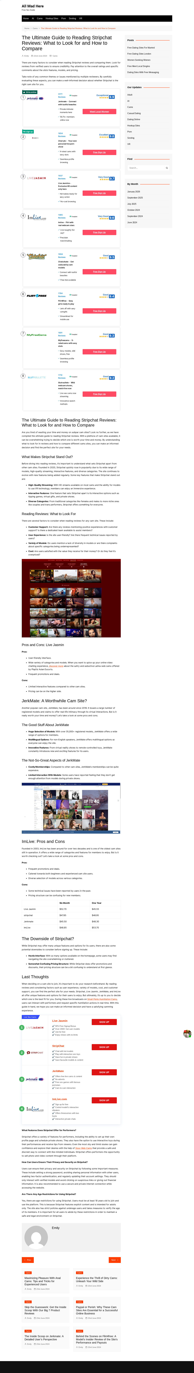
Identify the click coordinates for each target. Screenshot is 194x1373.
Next (113, 1260)
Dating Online (133, 119)
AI (33, 18)
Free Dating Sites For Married (141, 48)
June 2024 (132, 222)
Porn (63, 18)
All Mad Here (33, 6)
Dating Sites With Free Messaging (143, 72)
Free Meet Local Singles (138, 66)
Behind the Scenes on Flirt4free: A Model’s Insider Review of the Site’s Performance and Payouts (97, 1339)
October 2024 (133, 210)
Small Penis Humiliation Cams (102, 999)
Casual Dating (134, 113)
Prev (29, 1260)
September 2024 (135, 216)
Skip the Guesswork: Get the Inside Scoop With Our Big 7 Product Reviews (45, 1310)
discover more (56, 666)
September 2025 (135, 198)
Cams (39, 18)
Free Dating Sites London (139, 54)
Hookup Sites (52, 18)
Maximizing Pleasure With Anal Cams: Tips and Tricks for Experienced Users (43, 1281)
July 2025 (131, 204)
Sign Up (104, 1022)
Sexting (72, 18)
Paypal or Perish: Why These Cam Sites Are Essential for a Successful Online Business (97, 1310)
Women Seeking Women (138, 60)
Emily (26, 56)
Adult (129, 95)
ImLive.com (59, 1099)
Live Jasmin (59, 1020)
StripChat (58, 1046)
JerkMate (58, 1071)
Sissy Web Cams (83, 1148)
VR (80, 18)
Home (26, 18)
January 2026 (133, 192)
